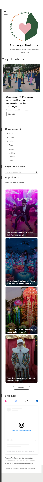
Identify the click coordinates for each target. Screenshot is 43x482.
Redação (26, 110)
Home (11, 133)
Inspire (11, 149)
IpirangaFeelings (24, 45)
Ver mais (21, 388)
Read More (11, 114)
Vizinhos (12, 153)
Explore (12, 145)
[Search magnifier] (36, 172)
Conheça (12, 157)
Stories (11, 137)
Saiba (11, 141)
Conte (11, 161)
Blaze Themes (30, 468)
